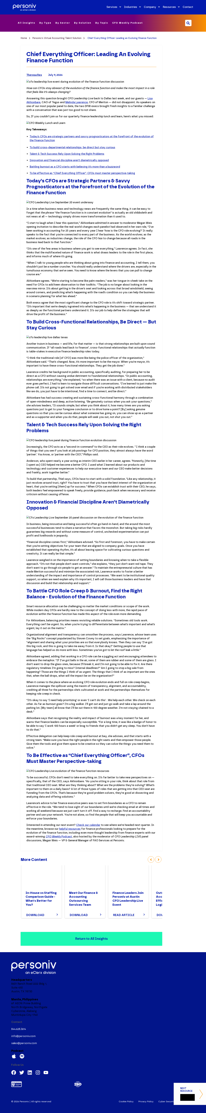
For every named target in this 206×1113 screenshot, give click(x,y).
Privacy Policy (146, 1101)
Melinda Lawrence (76, 102)
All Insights (26, 23)
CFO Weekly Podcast (127, 23)
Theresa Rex (34, 74)
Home (24, 38)
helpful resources (70, 828)
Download (35, 915)
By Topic (101, 23)
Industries (130, 7)
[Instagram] (37, 1072)
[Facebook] (13, 1072)
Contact (188, 7)
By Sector (62, 23)
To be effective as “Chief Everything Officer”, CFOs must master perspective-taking (82, 173)
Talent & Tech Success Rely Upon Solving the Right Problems (67, 153)
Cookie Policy (126, 1101)
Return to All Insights (91, 939)
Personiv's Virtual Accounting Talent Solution (57, 38)
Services (112, 7)
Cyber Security (166, 1101)
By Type (45, 23)
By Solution (82, 23)
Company (150, 7)
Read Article (123, 915)
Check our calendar (88, 825)
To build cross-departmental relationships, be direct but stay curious (72, 147)
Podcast (59, 836)
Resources (169, 7)
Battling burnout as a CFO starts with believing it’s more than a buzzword (75, 166)
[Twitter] (21, 1072)
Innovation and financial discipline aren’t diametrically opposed (69, 160)
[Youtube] (45, 1072)
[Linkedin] (29, 1072)
